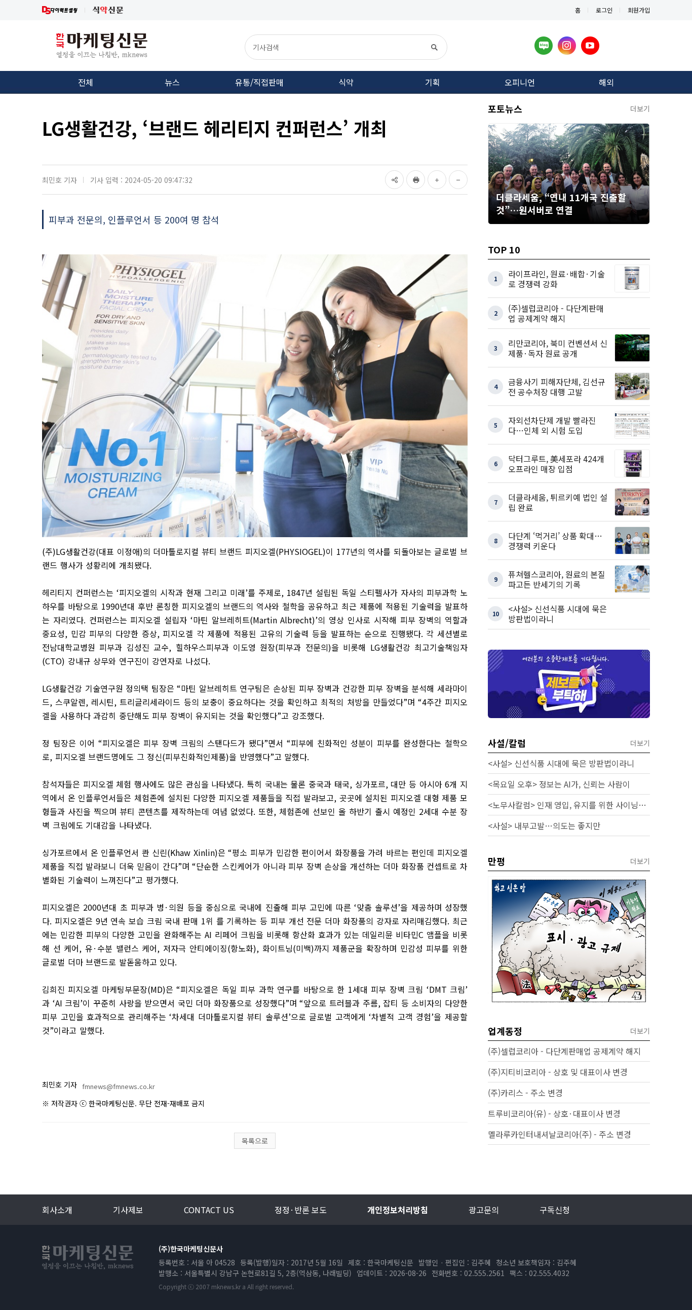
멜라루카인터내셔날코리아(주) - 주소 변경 (559, 1134)
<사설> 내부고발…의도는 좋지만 (544, 825)
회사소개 (57, 1210)
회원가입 (639, 10)
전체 (85, 82)
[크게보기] (437, 179)
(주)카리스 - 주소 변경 (525, 1093)
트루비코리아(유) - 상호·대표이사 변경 (554, 1113)
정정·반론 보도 (301, 1210)
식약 (346, 82)
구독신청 (555, 1210)
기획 (432, 82)
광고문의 (484, 1210)
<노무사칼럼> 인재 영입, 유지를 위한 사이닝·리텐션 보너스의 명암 (569, 805)
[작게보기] (458, 179)
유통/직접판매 (259, 82)
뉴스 (172, 82)
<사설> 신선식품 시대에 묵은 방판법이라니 (561, 763)
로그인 (604, 10)
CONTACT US (209, 1210)
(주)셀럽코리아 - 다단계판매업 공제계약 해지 (564, 1051)
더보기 (640, 108)
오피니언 (520, 82)
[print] (415, 179)
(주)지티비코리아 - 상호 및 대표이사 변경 (558, 1072)
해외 (606, 82)
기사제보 (128, 1210)
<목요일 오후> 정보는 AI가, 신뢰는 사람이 (559, 784)
